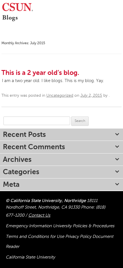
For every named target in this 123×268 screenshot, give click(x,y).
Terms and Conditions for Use (35, 236)
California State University (30, 257)
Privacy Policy (78, 236)
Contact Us (39, 215)
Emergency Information (29, 226)
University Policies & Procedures (83, 226)
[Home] (1, 25)
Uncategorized (59, 95)
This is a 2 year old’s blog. (40, 72)
